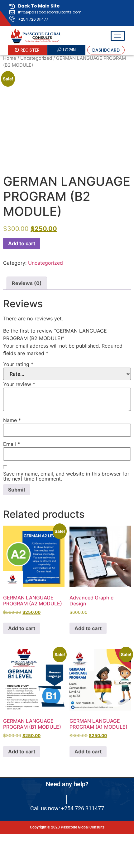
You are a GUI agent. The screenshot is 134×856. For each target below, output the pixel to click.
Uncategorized (36, 58)
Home (9, 58)
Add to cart (21, 243)
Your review (19, 384)
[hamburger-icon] (118, 36)
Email (11, 443)
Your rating (18, 364)
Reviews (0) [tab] (27, 283)
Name (12, 420)
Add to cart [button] (21, 628)
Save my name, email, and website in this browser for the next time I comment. (66, 476)
